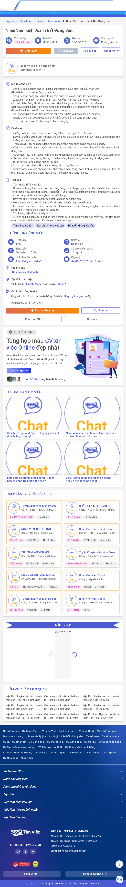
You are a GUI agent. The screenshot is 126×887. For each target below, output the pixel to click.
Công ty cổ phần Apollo (91, 579)
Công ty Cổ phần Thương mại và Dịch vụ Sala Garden (96, 556)
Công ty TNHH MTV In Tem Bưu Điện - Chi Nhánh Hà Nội (96, 602)
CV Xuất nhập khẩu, (110, 741)
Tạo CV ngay (17, 370)
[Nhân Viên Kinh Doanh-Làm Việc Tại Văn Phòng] (71, 531)
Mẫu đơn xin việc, (107, 731)
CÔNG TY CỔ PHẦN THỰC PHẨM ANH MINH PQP (96, 509)
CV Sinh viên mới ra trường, (19, 747)
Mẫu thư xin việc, (13, 736)
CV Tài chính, (92, 752)
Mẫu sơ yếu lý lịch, (36, 736)
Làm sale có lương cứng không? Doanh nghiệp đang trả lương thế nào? (30, 479)
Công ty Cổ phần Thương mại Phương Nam (36, 533)
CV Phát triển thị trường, (17, 752)
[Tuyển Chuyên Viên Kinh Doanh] (71, 554)
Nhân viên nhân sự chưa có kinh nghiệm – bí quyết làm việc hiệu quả (91, 435)
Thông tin (110, 50)
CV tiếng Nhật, (85, 731)
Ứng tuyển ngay (73, 296)
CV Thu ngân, (57, 752)
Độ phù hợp (90, 50)
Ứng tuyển (31, 50)
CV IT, (6, 741)
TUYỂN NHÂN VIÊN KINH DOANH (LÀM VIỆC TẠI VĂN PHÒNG (37, 552)
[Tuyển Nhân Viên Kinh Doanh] (14, 508)
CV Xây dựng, (74, 741)
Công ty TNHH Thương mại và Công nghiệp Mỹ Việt (40, 602)
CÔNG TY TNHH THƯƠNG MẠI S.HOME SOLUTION (37, 509)
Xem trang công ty (31, 69)
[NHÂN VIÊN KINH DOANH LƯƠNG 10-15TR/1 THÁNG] (71, 508)
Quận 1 (62, 284)
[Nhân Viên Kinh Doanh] (71, 577)
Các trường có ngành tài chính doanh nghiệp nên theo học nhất (88, 479)
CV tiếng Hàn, (67, 731)
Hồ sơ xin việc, (11, 731)
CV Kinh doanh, (111, 736)
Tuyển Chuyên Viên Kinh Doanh (97, 552)
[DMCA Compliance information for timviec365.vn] (36, 864)
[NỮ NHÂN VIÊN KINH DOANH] (14, 577)
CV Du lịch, (40, 752)
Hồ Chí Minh (33, 284)
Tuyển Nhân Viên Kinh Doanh (38, 506)
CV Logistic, (109, 752)
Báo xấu (92, 319)
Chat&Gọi (68, 50)
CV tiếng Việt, (48, 731)
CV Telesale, (75, 752)
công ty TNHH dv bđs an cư (37, 65)
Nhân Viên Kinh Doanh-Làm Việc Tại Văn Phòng (95, 529)
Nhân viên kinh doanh (25, 272)
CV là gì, (54, 736)
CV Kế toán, (92, 736)
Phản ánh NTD (33, 319)
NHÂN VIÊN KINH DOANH (36, 529)
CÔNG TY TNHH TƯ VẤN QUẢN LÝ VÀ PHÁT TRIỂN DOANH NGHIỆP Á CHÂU (40, 579)
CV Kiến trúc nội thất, (50, 747)
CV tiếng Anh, (30, 731)
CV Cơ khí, (90, 741)
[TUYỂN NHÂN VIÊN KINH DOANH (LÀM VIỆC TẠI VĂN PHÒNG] (14, 554)
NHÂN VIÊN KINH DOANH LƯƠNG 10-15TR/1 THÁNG (95, 506)
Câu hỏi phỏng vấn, (72, 736)
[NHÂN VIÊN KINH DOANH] (14, 531)
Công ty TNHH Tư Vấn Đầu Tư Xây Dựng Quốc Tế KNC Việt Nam (97, 533)
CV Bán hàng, (37, 741)
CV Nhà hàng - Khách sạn (18, 758)
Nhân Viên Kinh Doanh (92, 575)
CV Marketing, (55, 741)
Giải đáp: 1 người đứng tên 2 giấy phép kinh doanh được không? (33, 435)
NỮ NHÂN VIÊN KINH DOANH (38, 575)
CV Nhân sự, (19, 741)
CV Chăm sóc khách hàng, (80, 747)
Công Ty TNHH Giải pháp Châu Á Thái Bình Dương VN (38, 556)
